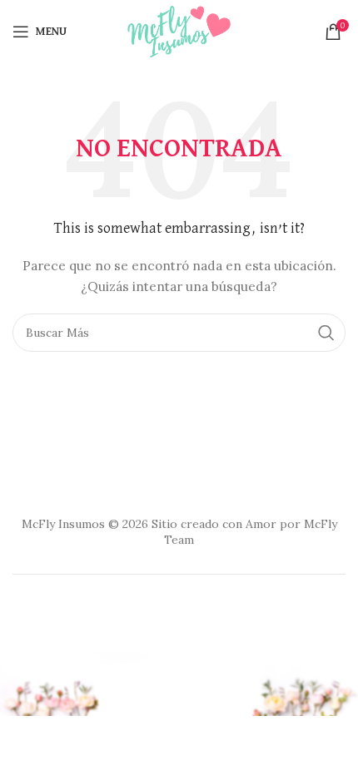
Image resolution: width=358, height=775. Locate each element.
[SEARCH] (326, 332)
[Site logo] (179, 29)
